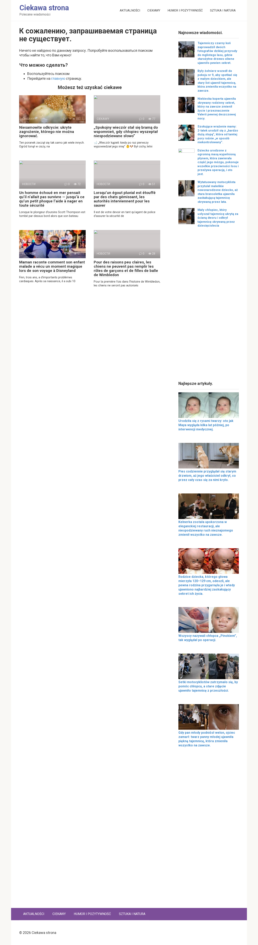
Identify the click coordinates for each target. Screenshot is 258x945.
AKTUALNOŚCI (130, 10)
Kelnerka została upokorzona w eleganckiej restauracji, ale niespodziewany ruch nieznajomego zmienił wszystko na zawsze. (205, 528)
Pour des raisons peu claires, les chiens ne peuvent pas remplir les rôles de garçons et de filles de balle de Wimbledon (126, 268)
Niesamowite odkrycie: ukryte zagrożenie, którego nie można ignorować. (46, 131)
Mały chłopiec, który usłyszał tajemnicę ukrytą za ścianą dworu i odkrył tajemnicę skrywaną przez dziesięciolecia (218, 217)
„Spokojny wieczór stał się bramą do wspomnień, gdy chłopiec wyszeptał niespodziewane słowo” (126, 131)
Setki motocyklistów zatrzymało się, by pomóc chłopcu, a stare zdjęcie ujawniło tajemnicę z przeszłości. (208, 686)
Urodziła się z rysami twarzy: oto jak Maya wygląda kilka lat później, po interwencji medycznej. (205, 425)
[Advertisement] (208, 306)
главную (58, 78)
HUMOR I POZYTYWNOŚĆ (185, 10)
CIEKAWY (153, 10)
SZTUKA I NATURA (223, 10)
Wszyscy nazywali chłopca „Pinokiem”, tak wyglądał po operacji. (207, 638)
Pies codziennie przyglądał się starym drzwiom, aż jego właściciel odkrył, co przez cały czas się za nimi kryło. (207, 475)
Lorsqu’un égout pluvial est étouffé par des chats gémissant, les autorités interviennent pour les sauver (125, 199)
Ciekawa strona (44, 8)
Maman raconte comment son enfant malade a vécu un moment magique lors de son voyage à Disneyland (52, 266)
